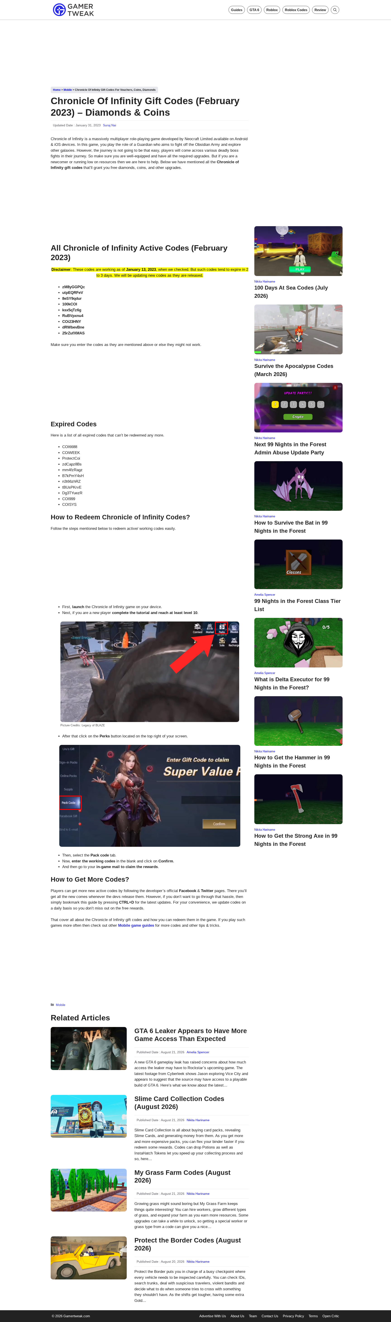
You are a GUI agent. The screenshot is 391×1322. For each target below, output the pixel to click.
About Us (237, 1316)
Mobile (68, 89)
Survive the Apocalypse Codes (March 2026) (293, 370)
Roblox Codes (296, 10)
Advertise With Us (212, 1316)
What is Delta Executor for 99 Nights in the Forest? (291, 683)
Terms (313, 1316)
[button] (335, 10)
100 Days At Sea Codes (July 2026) (291, 292)
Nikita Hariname (198, 1120)
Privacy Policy (293, 1316)
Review (320, 10)
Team (253, 1316)
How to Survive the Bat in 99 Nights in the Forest (291, 527)
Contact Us (270, 1316)
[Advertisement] (195, 51)
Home (57, 89)
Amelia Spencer (198, 1052)
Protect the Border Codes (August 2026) (187, 1244)
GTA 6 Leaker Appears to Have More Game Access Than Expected (190, 1034)
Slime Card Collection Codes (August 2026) (179, 1102)
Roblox (272, 10)
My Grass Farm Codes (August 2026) (182, 1176)
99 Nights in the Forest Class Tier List (297, 605)
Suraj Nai (109, 125)
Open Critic (330, 1316)
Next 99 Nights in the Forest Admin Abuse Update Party (290, 448)
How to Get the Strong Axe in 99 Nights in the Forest (295, 840)
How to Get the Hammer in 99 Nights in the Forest (292, 761)
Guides (236, 10)
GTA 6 (254, 10)
